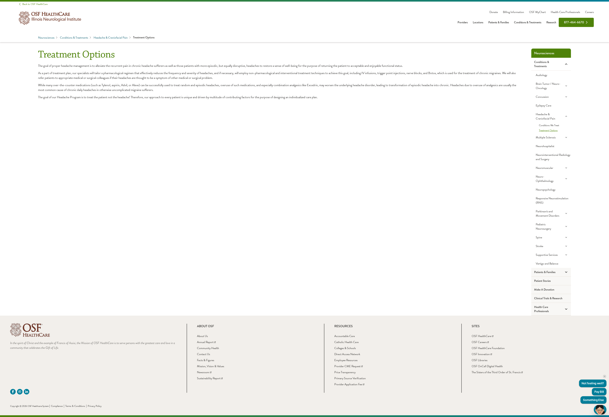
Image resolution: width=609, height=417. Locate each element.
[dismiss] (604, 376)
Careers (589, 12)
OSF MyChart (537, 12)
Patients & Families (498, 22)
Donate (493, 12)
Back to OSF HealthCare (35, 4)
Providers (463, 22)
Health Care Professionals (565, 12)
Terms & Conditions (75, 406)
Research (551, 22)
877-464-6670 (574, 22)
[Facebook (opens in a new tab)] (13, 391)
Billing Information (513, 12)
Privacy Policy (95, 406)
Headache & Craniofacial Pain (111, 37)
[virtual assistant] (600, 409)
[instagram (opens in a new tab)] (20, 391)
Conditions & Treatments (527, 22)
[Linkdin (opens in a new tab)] (26, 391)
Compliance (57, 406)
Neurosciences (46, 37)
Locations (478, 22)
